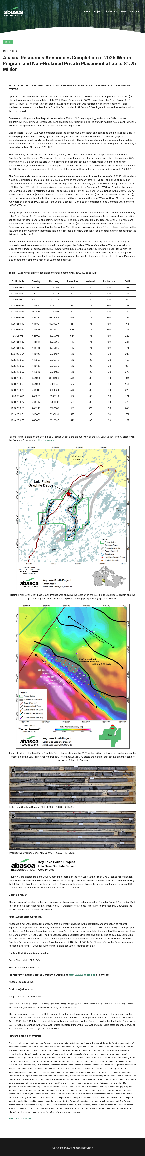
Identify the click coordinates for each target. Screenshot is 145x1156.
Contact (134, 11)
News (124, 11)
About (86, 11)
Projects (98, 11)
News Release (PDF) (20, 1118)
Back (8, 42)
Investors (111, 11)
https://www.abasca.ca (49, 440)
